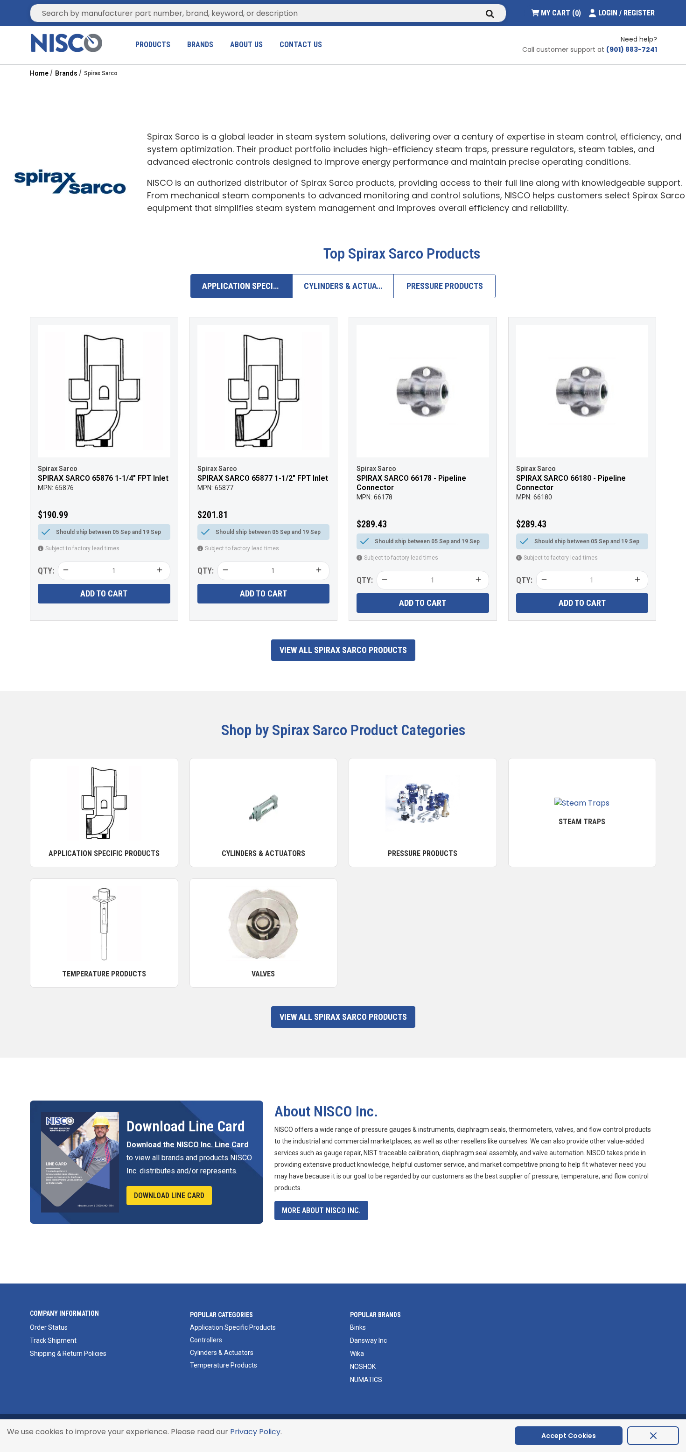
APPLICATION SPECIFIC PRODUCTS (247, 286)
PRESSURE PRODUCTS (444, 286)
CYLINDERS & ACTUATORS (349, 286)
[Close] (653, 1435)
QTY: (46, 570)
